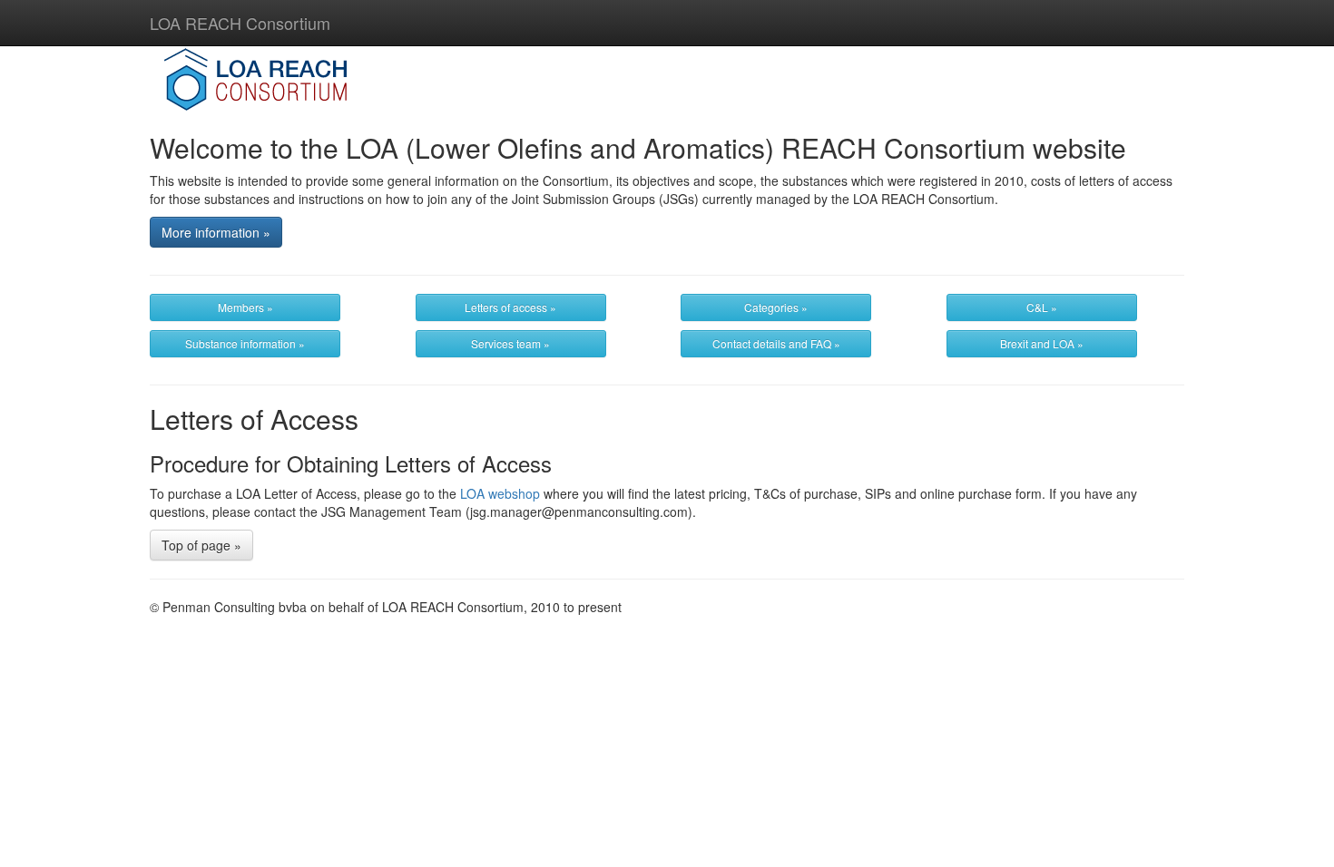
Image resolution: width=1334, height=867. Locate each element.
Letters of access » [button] (510, 307)
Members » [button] (245, 307)
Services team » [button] (510, 343)
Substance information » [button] (245, 343)
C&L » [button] (1041, 307)
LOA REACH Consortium (240, 22)
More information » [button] (216, 232)
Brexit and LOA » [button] (1042, 343)
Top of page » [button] (201, 545)
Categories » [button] (776, 307)
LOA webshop (500, 493)
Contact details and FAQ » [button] (776, 343)
